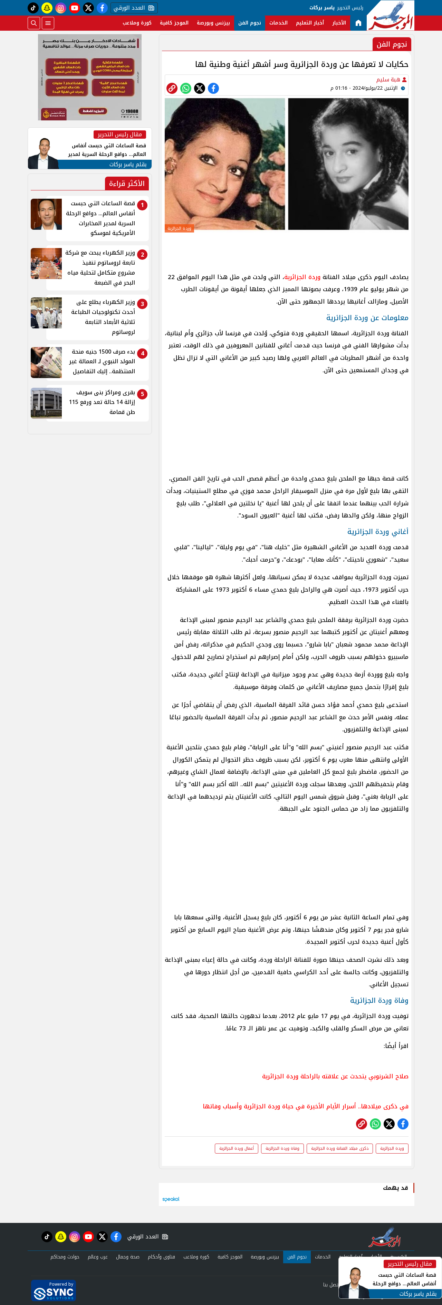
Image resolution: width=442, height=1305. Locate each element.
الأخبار (339, 23)
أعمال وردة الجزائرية (236, 1148)
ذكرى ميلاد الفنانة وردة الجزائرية (339, 1148)
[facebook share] (213, 88)
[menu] (48, 23)
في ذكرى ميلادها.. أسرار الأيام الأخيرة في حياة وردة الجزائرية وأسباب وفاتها (306, 1106)
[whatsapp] (171, 88)
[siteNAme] (390, 15)
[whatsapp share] (185, 88)
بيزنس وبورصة (213, 23)
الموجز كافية (174, 23)
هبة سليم (389, 79)
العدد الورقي (127, 7)
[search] (34, 23)
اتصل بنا (331, 1284)
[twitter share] (199, 88)
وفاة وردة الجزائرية (282, 1148)
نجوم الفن (249, 23)
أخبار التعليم (310, 23)
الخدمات (278, 23)
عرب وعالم (98, 1257)
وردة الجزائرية (302, 277)
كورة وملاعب (137, 23)
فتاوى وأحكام (161, 1257)
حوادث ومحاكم (64, 1257)
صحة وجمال (128, 1257)
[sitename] (384, 1236)
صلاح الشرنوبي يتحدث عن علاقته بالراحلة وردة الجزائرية (335, 1076)
